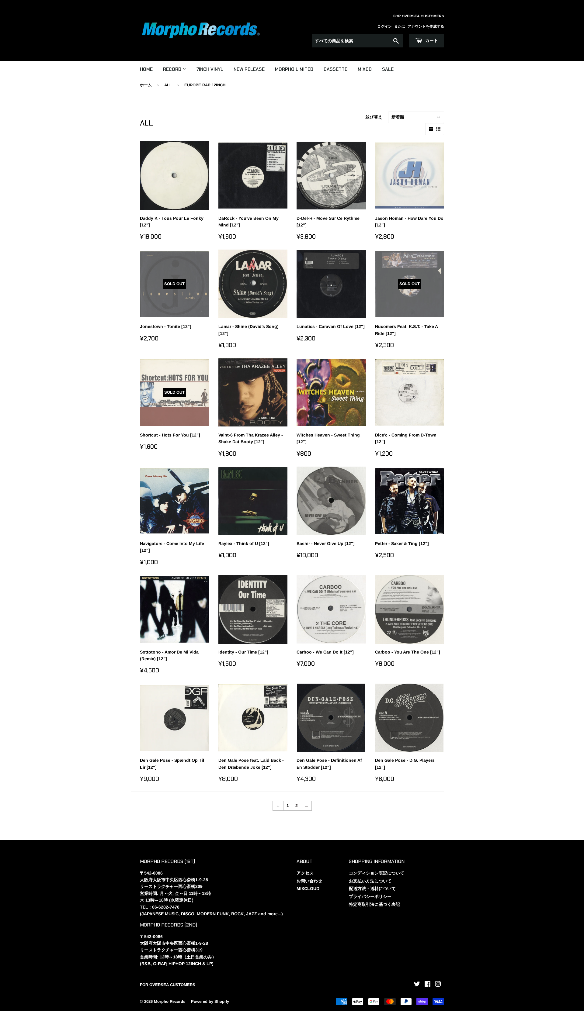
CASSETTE (335, 69)
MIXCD (365, 69)
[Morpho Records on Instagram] (438, 984)
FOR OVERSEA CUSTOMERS (167, 984)
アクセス (305, 873)
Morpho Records (169, 1001)
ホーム (146, 85)
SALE (388, 69)
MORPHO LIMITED (294, 69)
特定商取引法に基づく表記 (374, 904)
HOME (146, 69)
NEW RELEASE (249, 69)
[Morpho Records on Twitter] (417, 984)
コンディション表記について (376, 873)
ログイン (384, 26)
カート (431, 40)
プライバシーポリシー (370, 896)
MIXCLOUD (308, 888)
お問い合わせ (309, 880)
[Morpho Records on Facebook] (427, 984)
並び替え (373, 117)
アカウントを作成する (426, 26)
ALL (168, 85)
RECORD (172, 69)
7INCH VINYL (209, 69)
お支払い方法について (370, 880)
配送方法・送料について (372, 888)
